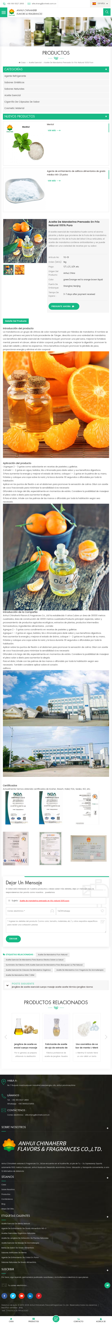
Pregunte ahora (61, 306)
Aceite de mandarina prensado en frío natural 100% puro (44, 900)
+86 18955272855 (26, 1103)
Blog (3, 1204)
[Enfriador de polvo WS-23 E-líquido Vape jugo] (86, 1026)
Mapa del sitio (7, 1209)
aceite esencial (35, 62)
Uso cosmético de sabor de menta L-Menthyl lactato (56, 1046)
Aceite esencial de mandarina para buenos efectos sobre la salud (34, 959)
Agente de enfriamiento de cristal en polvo (20, 1257)
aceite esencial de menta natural (15, 1223)
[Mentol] (25, 143)
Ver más (20, 1061)
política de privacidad (17, 1310)
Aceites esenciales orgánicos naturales (18, 1233)
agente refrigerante (15, 76)
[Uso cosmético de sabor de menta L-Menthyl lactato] (56, 1026)
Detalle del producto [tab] (16, 321)
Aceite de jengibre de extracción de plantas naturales (24, 1238)
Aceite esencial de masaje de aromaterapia (20, 1243)
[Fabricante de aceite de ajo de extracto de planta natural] (25, 1026)
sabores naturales (14, 89)
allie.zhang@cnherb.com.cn (44, 3)
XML (3, 1310)
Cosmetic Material (14, 108)
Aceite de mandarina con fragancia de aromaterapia (79, 970)
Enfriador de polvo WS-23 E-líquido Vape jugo (87, 1046)
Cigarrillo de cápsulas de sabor (22, 102)
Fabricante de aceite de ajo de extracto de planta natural (25, 1046)
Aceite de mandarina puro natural (52, 954)
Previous (6, 1037)
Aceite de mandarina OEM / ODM (20, 975)
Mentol (50, 124)
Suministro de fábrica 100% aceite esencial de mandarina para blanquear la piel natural (44, 965)
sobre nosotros (8, 1189)
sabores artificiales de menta (14, 1252)
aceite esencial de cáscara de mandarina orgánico (28, 970)
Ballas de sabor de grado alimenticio (17, 1247)
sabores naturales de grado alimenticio (18, 1262)
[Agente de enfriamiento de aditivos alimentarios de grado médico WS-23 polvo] (25, 190)
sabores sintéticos (14, 82)
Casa (23, 62)
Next (106, 1037)
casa (3, 1184)
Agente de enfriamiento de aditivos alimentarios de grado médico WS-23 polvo (76, 173)
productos (5, 1194)
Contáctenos (7, 1199)
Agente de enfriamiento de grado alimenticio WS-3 (23, 1228)
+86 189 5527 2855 (15, 3)
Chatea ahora (56, 1319)
